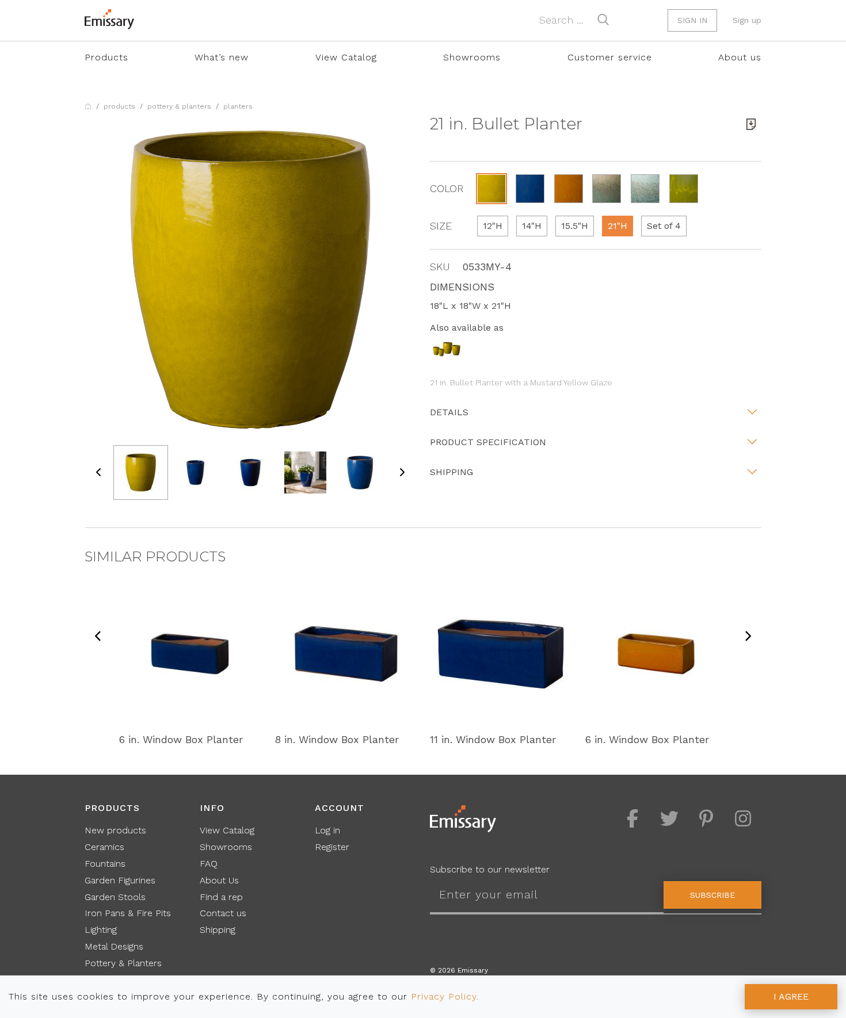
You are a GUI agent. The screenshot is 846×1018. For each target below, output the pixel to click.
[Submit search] (603, 19)
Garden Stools (115, 896)
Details (449, 412)
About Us (219, 880)
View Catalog (346, 57)
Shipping (451, 471)
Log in (327, 830)
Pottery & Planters (179, 106)
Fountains (105, 863)
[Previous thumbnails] (99, 472)
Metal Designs (114, 946)
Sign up (747, 20)
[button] (491, 188)
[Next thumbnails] (401, 472)
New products (115, 830)
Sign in (692, 20)
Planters (238, 106)
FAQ (209, 863)
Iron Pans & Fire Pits (128, 913)
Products (106, 57)
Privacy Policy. (445, 996)
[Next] (747, 637)
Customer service (609, 57)
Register (332, 846)
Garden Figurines (120, 880)
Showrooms (472, 57)
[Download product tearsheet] (751, 124)
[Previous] (98, 637)
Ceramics (104, 846)
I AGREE (791, 996)
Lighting (101, 929)
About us (739, 57)
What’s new (222, 57)
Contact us (223, 913)
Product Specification (488, 442)
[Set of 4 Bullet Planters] (446, 348)
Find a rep (221, 896)
